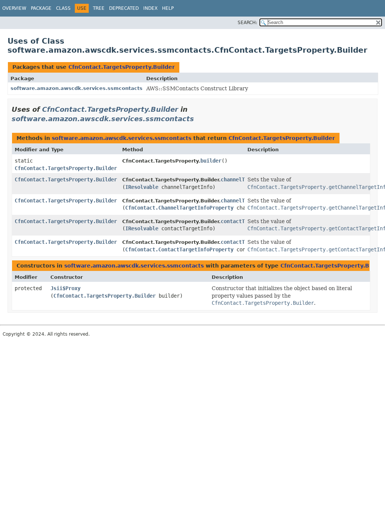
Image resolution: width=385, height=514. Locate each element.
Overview (14, 8)
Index (150, 8)
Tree (99, 8)
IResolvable (141, 187)
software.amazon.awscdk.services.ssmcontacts (76, 88)
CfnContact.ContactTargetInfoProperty (179, 249)
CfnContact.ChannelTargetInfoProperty (179, 208)
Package (41, 8)
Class (63, 8)
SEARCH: (247, 22)
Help (168, 8)
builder (210, 161)
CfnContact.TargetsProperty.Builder (121, 67)
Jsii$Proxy (65, 288)
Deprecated (124, 8)
